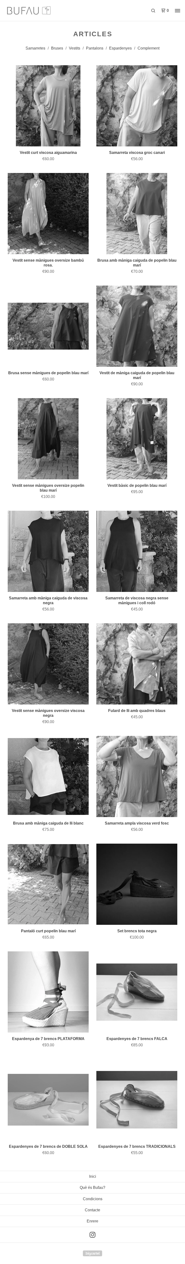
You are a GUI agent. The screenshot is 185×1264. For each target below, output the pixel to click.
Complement (148, 48)
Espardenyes (120, 48)
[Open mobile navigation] (177, 10)
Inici (92, 1176)
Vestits (74, 48)
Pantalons (94, 48)
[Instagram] (92, 1235)
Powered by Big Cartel (92, 1253)
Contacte (92, 1210)
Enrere (92, 1221)
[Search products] (153, 10)
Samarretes (35, 48)
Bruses (57, 48)
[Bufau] (29, 11)
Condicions (92, 1199)
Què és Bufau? (92, 1187)
